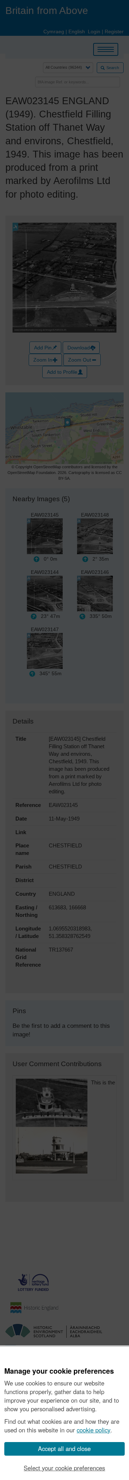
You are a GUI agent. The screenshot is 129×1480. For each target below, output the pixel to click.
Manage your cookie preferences (59, 1371)
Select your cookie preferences (64, 1468)
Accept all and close (64, 1448)
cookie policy (93, 1430)
